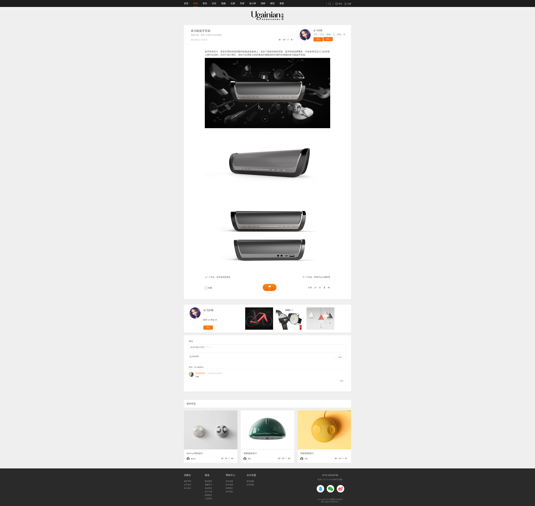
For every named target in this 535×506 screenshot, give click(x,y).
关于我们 (187, 485)
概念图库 (208, 481)
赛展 (281, 3)
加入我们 (187, 488)
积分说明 (229, 485)
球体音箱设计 (307, 453)
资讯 (205, 3)
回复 (341, 381)
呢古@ (193, 459)
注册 (349, 4)
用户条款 (229, 492)
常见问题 (229, 481)
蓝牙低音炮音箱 (223, 277)
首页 (186, 3)
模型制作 (208, 495)
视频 (223, 3)
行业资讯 (208, 499)
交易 (233, 3)
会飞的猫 (317, 30)
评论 (340, 357)
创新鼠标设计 (250, 453)
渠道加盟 (250, 481)
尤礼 (306, 459)
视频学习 (208, 485)
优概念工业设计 (336, 499)
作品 (195, 3)
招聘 (263, 3)
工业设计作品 (211, 35)
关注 (318, 39)
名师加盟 (250, 485)
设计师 (252, 3)
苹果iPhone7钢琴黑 (322, 277)
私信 (328, 39)
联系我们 (229, 488)
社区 (214, 3)
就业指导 (208, 488)
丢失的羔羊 (200, 373)
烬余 (249, 459)
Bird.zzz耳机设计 (195, 453)
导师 (242, 3)
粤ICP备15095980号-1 (330, 502)
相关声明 (187, 481)
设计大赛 (208, 492)
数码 (220, 35)
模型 (272, 3)
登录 (340, 4)
